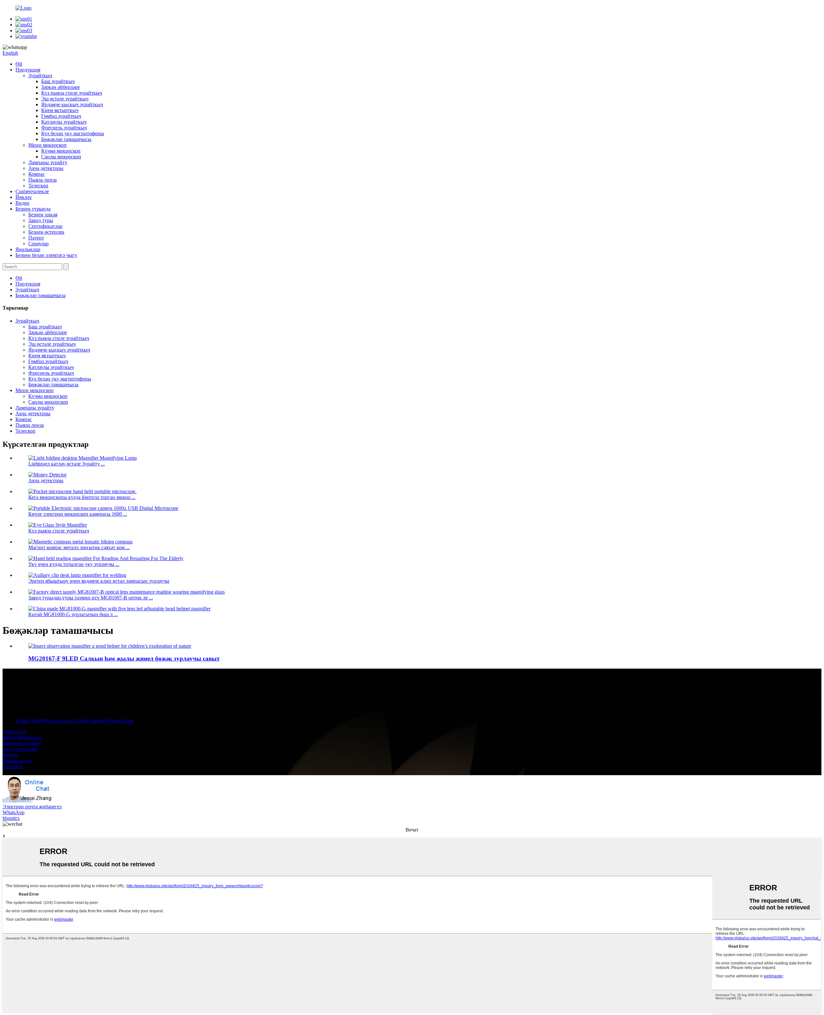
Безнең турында (33, 208)
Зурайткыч (40, 75)
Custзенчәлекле (32, 191)
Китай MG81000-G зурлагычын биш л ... (73, 614)
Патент (36, 237)
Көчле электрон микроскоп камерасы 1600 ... (77, 514)
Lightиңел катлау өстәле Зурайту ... (66, 463)
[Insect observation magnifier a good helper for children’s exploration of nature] (109, 646)
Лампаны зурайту (47, 162)
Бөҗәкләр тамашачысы (66, 139)
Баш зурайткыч (58, 81)
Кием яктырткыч (60, 110)
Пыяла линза (42, 180)
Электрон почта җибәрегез (32, 806)
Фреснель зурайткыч (64, 127)
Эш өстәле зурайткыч (65, 98)
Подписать (14, 692)
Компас (36, 174)
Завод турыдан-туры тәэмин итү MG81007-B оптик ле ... (90, 597)
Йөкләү (23, 197)
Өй (18, 64)
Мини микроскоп (47, 145)
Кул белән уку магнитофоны (72, 133)
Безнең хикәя (42, 214)
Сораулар (38, 243)
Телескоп (38, 185)
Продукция (27, 69)
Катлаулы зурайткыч (64, 122)
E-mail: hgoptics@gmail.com (104, 720)
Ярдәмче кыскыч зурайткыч (72, 104)
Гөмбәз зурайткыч (61, 116)
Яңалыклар (27, 249)
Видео (22, 203)
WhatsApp (13, 812)
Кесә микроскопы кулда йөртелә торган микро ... (82, 497)
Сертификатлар (45, 226)
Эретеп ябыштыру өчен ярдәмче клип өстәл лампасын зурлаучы (98, 581)
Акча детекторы (45, 168)
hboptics (11, 818)
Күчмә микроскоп (60, 151)
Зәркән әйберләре (60, 87)
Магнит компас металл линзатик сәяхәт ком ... (79, 547)
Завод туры (40, 220)
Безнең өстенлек (46, 232)
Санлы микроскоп (61, 156)
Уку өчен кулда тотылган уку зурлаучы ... (73, 564)
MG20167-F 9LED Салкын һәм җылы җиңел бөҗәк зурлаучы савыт (124, 658)
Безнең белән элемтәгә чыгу (46, 255)
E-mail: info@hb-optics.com (44, 720)
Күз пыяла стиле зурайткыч (71, 93)
